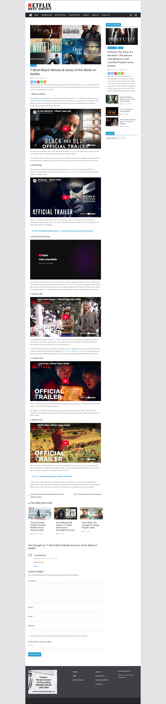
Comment (32, 581)
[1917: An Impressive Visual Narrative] (112, 111)
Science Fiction (74, 15)
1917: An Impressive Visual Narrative (87, 494)
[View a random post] (135, 15)
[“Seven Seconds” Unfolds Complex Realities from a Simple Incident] (39, 509)
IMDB (74, 676)
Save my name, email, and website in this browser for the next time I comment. (59, 636)
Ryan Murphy (79, 351)
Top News (33, 65)
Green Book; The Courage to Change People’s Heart (90, 525)
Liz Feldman (58, 339)
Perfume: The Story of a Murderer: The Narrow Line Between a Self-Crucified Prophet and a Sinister (120, 58)
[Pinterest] (38, 81)
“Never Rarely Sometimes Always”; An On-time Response (128, 122)
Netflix (75, 672)
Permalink (55, 558)
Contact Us (106, 15)
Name (31, 607)
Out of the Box (112, 47)
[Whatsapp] (41, 81)
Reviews (121, 47)
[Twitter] (35, 81)
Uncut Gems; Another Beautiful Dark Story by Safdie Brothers (47, 495)
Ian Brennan (68, 351)
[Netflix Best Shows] (30, 15)
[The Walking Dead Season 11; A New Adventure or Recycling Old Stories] (65, 509)
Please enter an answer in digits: (40, 642)
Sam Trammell (72, 172)
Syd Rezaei (44, 78)
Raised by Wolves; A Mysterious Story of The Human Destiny (127, 99)
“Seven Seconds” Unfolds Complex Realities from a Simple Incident (38, 526)
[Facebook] (31, 81)
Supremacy (73, 151)
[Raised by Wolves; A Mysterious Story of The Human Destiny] (112, 100)
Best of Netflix (60, 15)
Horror (86, 15)
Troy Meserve (40, 555)
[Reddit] (44, 81)
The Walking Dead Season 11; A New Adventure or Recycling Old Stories (65, 526)
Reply (36, 566)
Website (31, 626)
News (36, 15)
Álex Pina (55, 465)
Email (30, 616)
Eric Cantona (70, 285)
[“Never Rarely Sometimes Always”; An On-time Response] (112, 123)
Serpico (76, 98)
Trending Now (46, 15)
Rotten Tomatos (78, 680)
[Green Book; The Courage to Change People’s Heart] (91, 509)
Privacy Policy (99, 676)
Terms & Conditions (101, 680)
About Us (95, 15)
